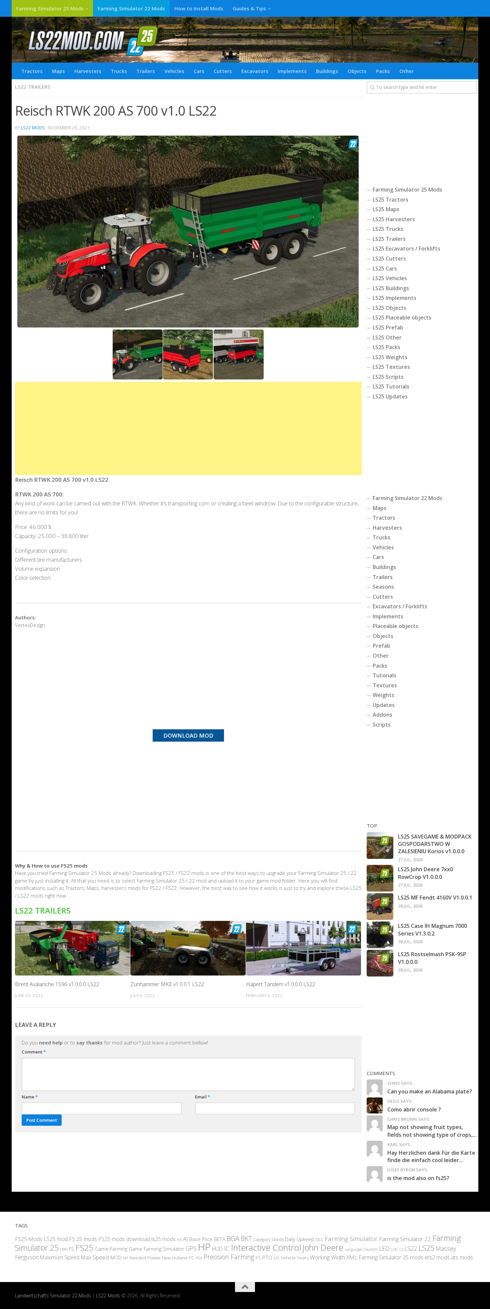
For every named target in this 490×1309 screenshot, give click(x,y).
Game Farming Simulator (156, 1248)
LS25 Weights (390, 357)
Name (30, 1097)
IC (227, 1248)
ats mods (462, 1257)
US (276, 1258)
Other (406, 71)
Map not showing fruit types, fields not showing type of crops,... (432, 1130)
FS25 (84, 1247)
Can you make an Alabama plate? (429, 1091)
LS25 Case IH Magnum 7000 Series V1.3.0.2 (432, 929)
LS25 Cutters (389, 258)
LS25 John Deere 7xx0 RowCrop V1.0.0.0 (425, 873)
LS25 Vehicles (390, 278)
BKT (246, 1238)
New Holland (174, 1258)
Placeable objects (395, 626)
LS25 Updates (390, 396)
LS (401, 1249)
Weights (383, 695)
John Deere (322, 1247)
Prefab (381, 645)
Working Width (327, 1257)
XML (351, 1257)
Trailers (145, 71)
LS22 (410, 1248)
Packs (383, 71)
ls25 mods (163, 1239)
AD (179, 1239)
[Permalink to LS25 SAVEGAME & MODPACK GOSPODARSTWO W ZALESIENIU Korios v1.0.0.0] (380, 845)
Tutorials (384, 675)
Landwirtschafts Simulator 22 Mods (53, 1295)
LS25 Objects (389, 308)
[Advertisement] (188, 428)
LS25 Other (387, 337)
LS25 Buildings (391, 288)
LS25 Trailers (389, 239)
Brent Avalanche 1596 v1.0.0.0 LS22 (57, 984)
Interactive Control (266, 1247)
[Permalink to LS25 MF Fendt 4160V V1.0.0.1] (380, 906)
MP (125, 1257)
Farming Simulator (351, 1238)
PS (258, 1258)
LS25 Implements (394, 298)
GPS (191, 1248)
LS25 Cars (385, 268)
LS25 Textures (391, 366)
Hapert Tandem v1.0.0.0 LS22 (280, 984)
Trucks (119, 71)
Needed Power (145, 1257)
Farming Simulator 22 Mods (131, 8)
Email (202, 1097)
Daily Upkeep (299, 1239)
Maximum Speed (59, 1257)
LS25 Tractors (390, 199)
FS (71, 1249)
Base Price (201, 1239)
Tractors (32, 71)
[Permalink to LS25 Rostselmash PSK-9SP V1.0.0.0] (380, 963)
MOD (116, 1257)
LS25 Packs (386, 347)
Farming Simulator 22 (405, 1239)
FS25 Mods (28, 1239)
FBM (64, 1249)
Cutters (223, 71)
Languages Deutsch (361, 1249)
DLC (319, 1239)
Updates (384, 705)
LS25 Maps (386, 209)
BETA (219, 1239)
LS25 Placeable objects (402, 317)
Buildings (327, 71)
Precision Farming (229, 1256)
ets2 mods (437, 1257)
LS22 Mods (33, 128)
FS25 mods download (124, 1239)
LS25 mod (56, 1239)
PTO (267, 1257)
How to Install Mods (198, 8)
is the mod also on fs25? (418, 1178)
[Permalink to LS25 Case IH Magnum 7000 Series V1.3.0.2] (380, 935)
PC (191, 1257)
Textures (385, 685)
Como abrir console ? (414, 1109)
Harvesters (87, 71)
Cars (199, 71)
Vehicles (174, 71)
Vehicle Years (295, 1257)
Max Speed (95, 1257)
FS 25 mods (83, 1239)
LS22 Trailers (32, 86)
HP (204, 1247)
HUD (217, 1248)
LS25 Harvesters (394, 219)
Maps (58, 71)
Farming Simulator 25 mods (391, 1257)
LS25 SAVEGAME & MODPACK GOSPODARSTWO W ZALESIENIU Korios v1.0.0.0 (435, 844)
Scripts (382, 724)
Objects (357, 71)
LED (384, 1248)
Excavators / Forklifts (400, 606)
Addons (382, 714)
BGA (233, 1238)
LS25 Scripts (388, 376)
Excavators (254, 71)
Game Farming (111, 1248)
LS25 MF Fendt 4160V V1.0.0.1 (435, 897)
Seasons (383, 586)
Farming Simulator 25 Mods (50, 8)
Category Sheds (268, 1239)
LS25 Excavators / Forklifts (406, 248)
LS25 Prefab (388, 327)
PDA (199, 1257)
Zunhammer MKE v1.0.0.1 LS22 (167, 984)
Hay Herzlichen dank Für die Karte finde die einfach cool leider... (431, 1156)
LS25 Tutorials (391, 386)
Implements (292, 71)
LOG (394, 1249)
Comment (34, 1052)
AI (185, 1239)
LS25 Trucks (388, 229)
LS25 (426, 1248)
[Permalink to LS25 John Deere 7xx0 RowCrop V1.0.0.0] (380, 878)
